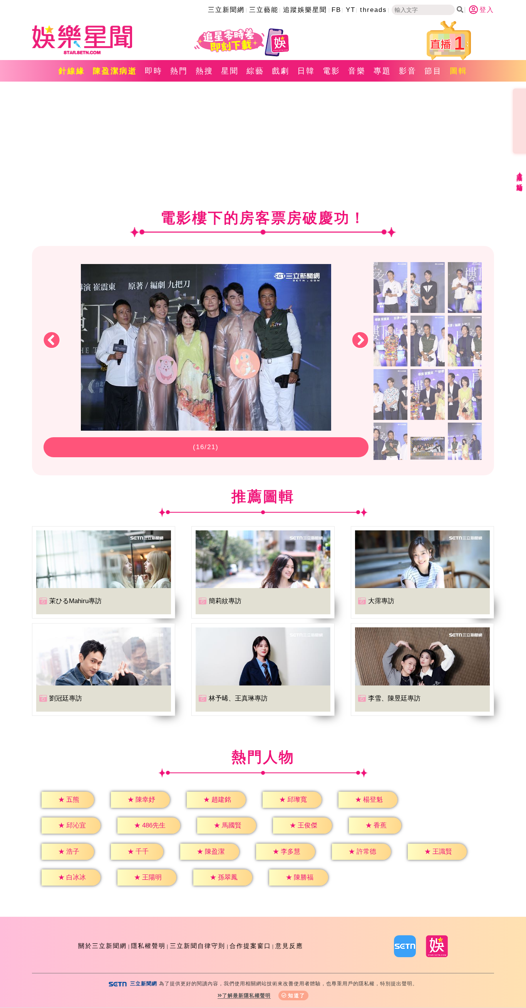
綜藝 (255, 71)
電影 (331, 71)
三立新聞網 (226, 9)
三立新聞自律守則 (197, 946)
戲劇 (281, 71)
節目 (433, 71)
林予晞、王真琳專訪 (238, 698)
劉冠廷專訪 (65, 698)
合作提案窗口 (250, 946)
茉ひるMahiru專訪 (75, 601)
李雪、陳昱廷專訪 (394, 698)
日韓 (306, 71)
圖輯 (458, 71)
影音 (408, 71)
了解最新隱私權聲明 (246, 995)
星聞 (230, 71)
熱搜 (204, 71)
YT (350, 9)
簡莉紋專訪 (225, 601)
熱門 (179, 71)
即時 (153, 71)
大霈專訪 (381, 601)
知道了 (296, 995)
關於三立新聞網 (102, 946)
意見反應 (289, 946)
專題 (382, 71)
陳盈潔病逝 (115, 71)
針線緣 (72, 71)
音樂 (357, 71)
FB (336, 9)
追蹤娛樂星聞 (305, 9)
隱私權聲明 (148, 946)
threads (373, 9)
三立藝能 (263, 9)
